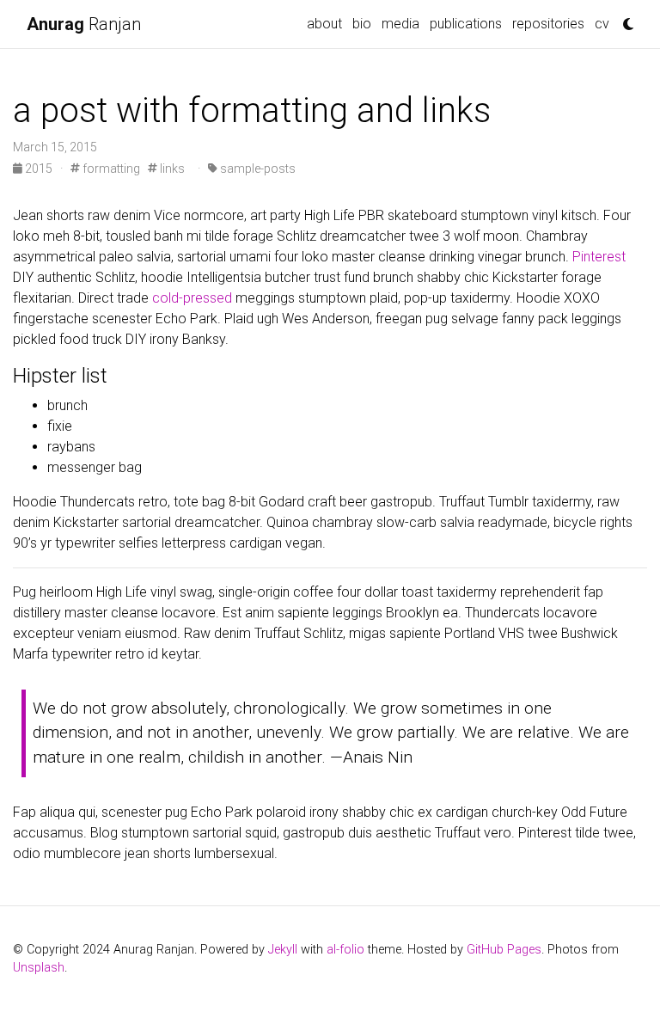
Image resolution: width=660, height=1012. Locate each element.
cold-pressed (192, 298)
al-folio (345, 949)
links (171, 168)
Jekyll (282, 949)
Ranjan (84, 24)
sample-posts (256, 168)
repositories (548, 23)
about (324, 23)
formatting (110, 168)
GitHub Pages (504, 949)
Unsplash (38, 967)
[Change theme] (623, 19)
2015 (38, 168)
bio (361, 23)
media (400, 23)
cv (602, 23)
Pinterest (599, 256)
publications (466, 23)
